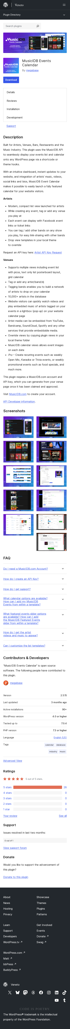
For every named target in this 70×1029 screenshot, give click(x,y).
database (60, 745)
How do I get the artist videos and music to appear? (20, 634)
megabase (32, 70)
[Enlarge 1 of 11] (29, 420)
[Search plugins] (38, 26)
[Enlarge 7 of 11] (62, 445)
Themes (41, 903)
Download (11, 79)
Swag (42, 942)
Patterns (42, 914)
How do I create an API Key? (21, 579)
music (62, 751)
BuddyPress (12, 969)
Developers (10, 936)
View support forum (15, 847)
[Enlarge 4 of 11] (29, 493)
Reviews (12, 100)
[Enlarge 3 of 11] (29, 469)
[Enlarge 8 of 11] (62, 469)
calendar (49, 745)
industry (53, 751)
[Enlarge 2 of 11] (29, 445)
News (6, 903)
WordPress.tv (13, 942)
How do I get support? (17, 589)
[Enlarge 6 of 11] (62, 420)
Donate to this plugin (15, 877)
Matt (7, 958)
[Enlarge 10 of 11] (62, 518)
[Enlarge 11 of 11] (62, 537)
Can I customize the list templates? (24, 645)
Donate (43, 936)
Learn (6, 925)
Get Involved (44, 925)
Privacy (7, 914)
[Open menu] (65, 5)
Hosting (8, 908)
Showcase (43, 897)
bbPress (9, 964)
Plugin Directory (12, 14)
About (6, 897)
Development (15, 117)
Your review (10, 815)
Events (41, 930)
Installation (13, 109)
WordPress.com (14, 952)
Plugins (41, 908)
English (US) (60, 737)
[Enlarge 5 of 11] (29, 518)
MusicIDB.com (18, 394)
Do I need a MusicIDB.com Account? (25, 568)
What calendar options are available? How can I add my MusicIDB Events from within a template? (25, 601)
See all (63, 815)
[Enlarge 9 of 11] (62, 493)
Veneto (15, 984)
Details (11, 92)
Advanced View (12, 760)
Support (11, 126)
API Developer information (19, 401)
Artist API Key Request (48, 252)
